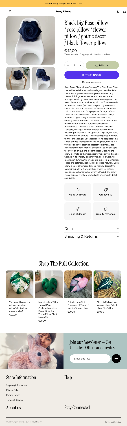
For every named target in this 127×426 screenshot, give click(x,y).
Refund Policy (13, 395)
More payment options (91, 82)
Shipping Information (16, 385)
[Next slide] (30, 284)
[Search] (10, 11)
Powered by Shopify (33, 422)
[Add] (28, 293)
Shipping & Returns (81, 236)
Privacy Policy (12, 390)
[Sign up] (116, 358)
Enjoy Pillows (18, 422)
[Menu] (3, 11)
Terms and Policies (113, 422)
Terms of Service (14, 399)
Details (70, 228)
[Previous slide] (9, 284)
